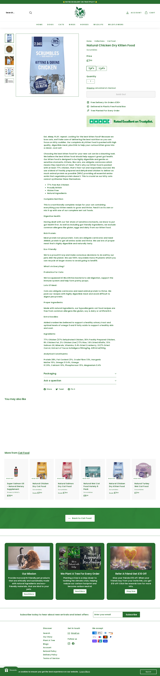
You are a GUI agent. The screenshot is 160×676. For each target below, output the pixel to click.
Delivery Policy (50, 654)
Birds (72, 24)
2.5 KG (102, 68)
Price (89, 56)
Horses (84, 24)
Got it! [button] (148, 672)
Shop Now (131, 591)
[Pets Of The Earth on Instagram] (69, 643)
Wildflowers (116, 24)
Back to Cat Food (82, 518)
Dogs (50, 24)
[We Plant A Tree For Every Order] (80, 558)
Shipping (90, 88)
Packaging (50, 373)
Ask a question (52, 380)
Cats (61, 24)
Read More (29, 594)
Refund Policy (49, 651)
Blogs (45, 644)
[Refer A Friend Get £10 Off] (131, 558)
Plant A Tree (49, 640)
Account (47, 647)
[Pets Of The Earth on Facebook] (73, 643)
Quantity (91, 76)
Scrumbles (92, 49)
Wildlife (98, 24)
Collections (99, 41)
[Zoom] (47, 65)
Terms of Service (51, 658)
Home (39, 24)
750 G (91, 68)
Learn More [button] (84, 672)
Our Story (47, 637)
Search (46, 633)
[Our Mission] (29, 558)
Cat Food (111, 41)
